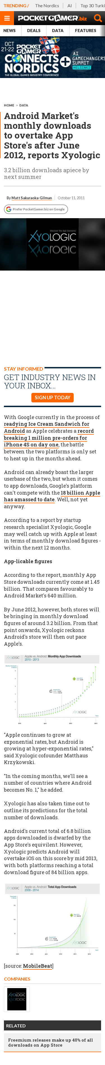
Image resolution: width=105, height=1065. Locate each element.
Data (58, 30)
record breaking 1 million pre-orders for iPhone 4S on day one (49, 438)
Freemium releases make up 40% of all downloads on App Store (50, 1042)
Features (85, 30)
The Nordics (47, 5)
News (9, 30)
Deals (34, 30)
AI (69, 5)
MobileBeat (37, 966)
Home (9, 105)
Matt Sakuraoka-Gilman (31, 198)
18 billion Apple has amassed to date (52, 496)
